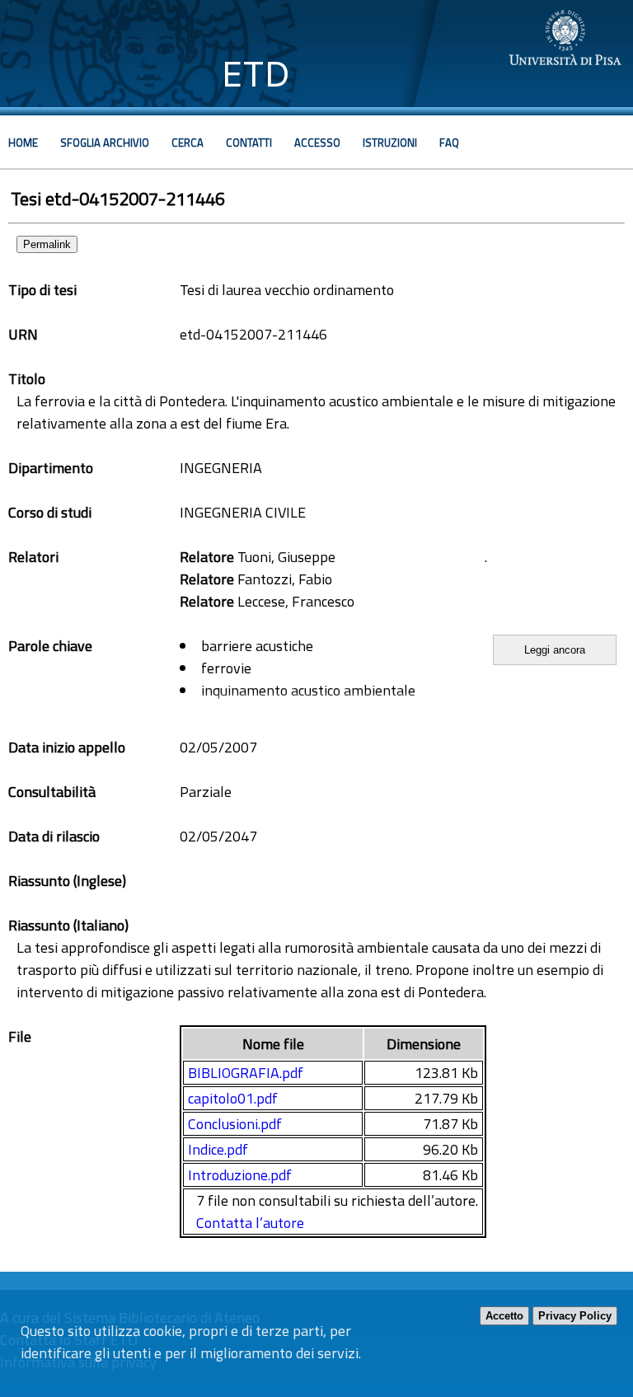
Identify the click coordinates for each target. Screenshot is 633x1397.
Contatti (249, 142)
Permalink (47, 244)
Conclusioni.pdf (235, 1124)
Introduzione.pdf (240, 1175)
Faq (449, 142)
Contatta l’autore (250, 1223)
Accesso (317, 142)
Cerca (187, 142)
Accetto (504, 1316)
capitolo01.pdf (233, 1098)
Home (23, 142)
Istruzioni (390, 142)
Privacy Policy (575, 1316)
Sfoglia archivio (104, 142)
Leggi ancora (554, 650)
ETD (256, 74)
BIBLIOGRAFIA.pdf (245, 1073)
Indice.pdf (218, 1149)
